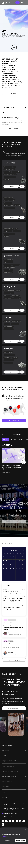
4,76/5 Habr (6, 691)
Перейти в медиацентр (14, 660)
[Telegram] (3, 821)
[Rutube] (6, 821)
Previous (22, 107)
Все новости (19, 613)
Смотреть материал (13, 522)
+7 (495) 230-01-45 (7, 817)
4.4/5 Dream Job (16, 691)
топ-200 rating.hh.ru (9, 694)
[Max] (3, 824)
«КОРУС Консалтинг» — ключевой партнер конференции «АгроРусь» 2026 (13, 608)
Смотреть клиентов (14, 420)
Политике (5, 836)
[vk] (17, 821)
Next (25, 107)
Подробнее (11, 186)
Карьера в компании (13, 708)
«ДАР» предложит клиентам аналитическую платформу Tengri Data (14, 592)
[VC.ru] (23, 821)
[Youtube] (10, 821)
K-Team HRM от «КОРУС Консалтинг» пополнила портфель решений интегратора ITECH (13, 600)
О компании (14, 93)
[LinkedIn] (20, 821)
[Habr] (13, 821)
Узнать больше (6, 472)
